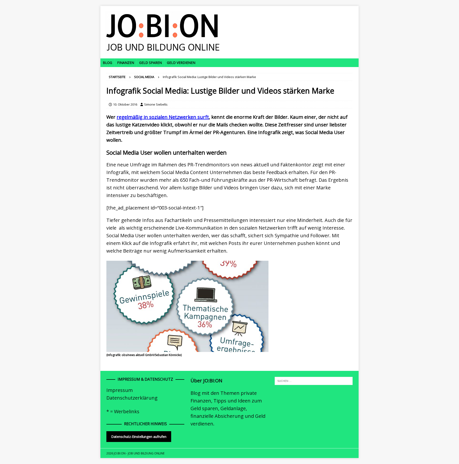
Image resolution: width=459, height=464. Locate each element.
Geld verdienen (181, 62)
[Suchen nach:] (314, 380)
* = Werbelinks (122, 411)
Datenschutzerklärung (132, 398)
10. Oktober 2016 (125, 104)
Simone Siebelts (156, 104)
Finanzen (125, 62)
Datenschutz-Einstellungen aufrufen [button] (138, 436)
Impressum (119, 390)
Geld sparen (150, 62)
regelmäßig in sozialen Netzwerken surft (163, 117)
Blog (107, 62)
